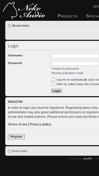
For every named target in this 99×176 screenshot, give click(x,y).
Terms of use (17, 124)
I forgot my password (65, 68)
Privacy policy (40, 124)
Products (67, 16)
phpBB (87, 158)
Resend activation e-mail (67, 73)
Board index (20, 25)
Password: (15, 63)
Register (16, 137)
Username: (15, 55)
